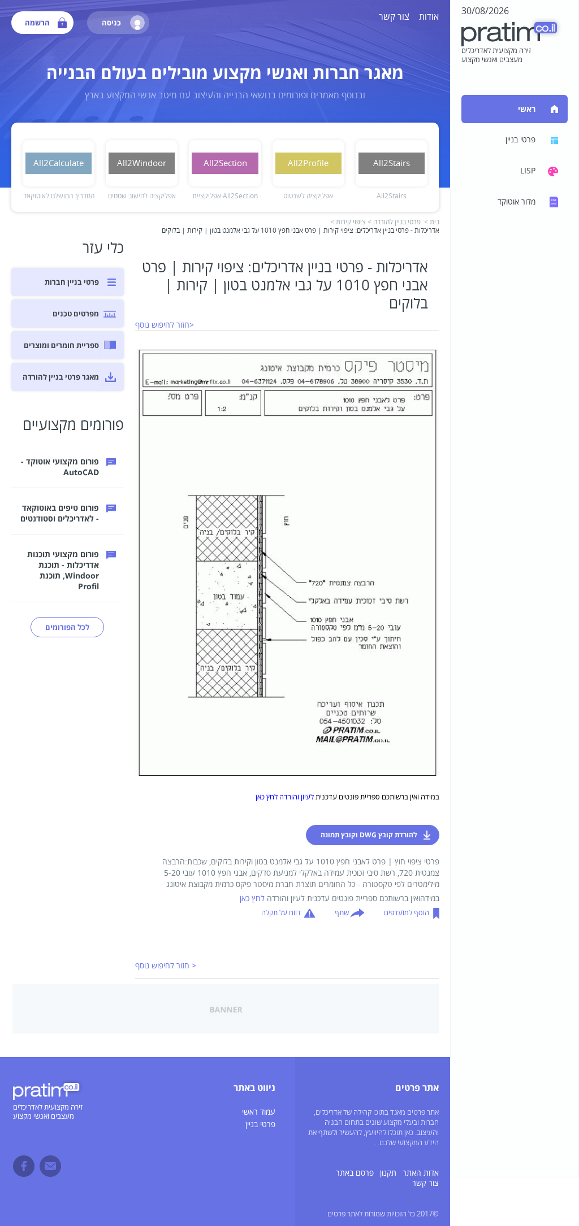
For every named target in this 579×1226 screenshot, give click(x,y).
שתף (342, 913)
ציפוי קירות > (348, 222)
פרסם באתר (355, 1173)
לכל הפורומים (67, 627)
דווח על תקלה (281, 913)
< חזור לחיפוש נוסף (165, 966)
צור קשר (394, 17)
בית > (431, 222)
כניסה (111, 23)
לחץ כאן (252, 898)
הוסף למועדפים (406, 913)
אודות (429, 17)
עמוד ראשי (258, 1112)
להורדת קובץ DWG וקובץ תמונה (369, 835)
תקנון (388, 1173)
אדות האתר (421, 1173)
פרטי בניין (260, 1124)
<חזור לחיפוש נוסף (164, 325)
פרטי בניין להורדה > (394, 222)
